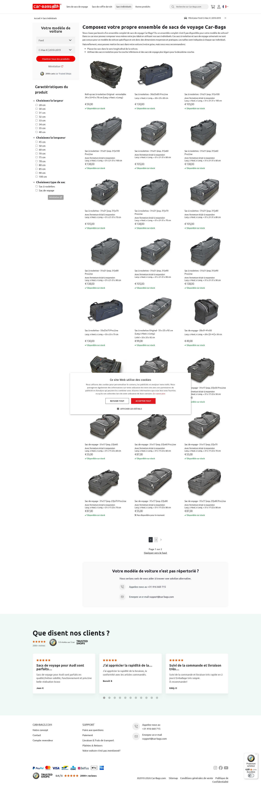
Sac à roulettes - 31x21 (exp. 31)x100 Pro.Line (102, 152)
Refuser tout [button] (117, 401)
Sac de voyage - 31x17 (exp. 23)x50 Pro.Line (205, 387)
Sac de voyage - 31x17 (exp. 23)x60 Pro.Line (155, 444)
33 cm (42, 120)
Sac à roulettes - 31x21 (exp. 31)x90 (151, 270)
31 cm (42, 112)
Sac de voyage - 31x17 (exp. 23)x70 (201, 444)
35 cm (42, 128)
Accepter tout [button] (143, 401)
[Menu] (256, 755)
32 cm (42, 116)
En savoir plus (159, 393)
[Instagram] (216, 767)
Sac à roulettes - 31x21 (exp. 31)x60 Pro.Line (201, 152)
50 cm (42, 145)
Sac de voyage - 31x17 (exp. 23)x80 (151, 501)
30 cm (42, 108)
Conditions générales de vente (196, 777)
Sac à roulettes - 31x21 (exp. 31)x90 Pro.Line (201, 272)
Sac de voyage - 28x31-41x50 (198, 330)
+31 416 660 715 (157, 586)
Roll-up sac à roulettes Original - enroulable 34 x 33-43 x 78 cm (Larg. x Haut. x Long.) (105, 96)
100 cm (43, 176)
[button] (104, 698)
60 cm (42, 149)
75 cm (42, 157)
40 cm (42, 131)
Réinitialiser (54, 66)
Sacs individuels (50, 18)
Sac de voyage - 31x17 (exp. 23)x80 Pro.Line (205, 501)
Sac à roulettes (47, 186)
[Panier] (213, 6)
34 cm (42, 124)
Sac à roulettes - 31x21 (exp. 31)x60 (151, 150)
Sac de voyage (46, 190)
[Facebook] (221, 767)
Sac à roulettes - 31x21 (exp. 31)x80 (201, 210)
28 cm (42, 104)
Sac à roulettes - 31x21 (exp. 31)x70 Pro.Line (151, 212)
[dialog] (130, 393)
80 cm (42, 164)
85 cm (42, 168)
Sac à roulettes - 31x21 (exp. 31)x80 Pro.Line (102, 272)
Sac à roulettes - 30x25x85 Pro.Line (151, 94)
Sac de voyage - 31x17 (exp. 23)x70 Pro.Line (105, 501)
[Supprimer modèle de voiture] (225, 17)
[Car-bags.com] (47, 7)
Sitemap (173, 777)
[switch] (251, 775)
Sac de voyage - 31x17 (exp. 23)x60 (101, 444)
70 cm (42, 153)
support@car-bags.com (161, 596)
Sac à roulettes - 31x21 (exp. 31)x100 (202, 94)
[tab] (56, 101)
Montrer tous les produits (55, 58)
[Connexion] (219, 7)
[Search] (172, 6)
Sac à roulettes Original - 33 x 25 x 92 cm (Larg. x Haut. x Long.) (154, 332)
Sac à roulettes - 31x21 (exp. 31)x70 (102, 210)
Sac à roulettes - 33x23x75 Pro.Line (101, 330)
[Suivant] (161, 539)
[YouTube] (226, 767)
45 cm (42, 141)
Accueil (37, 18)
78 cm (42, 161)
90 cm (42, 172)
